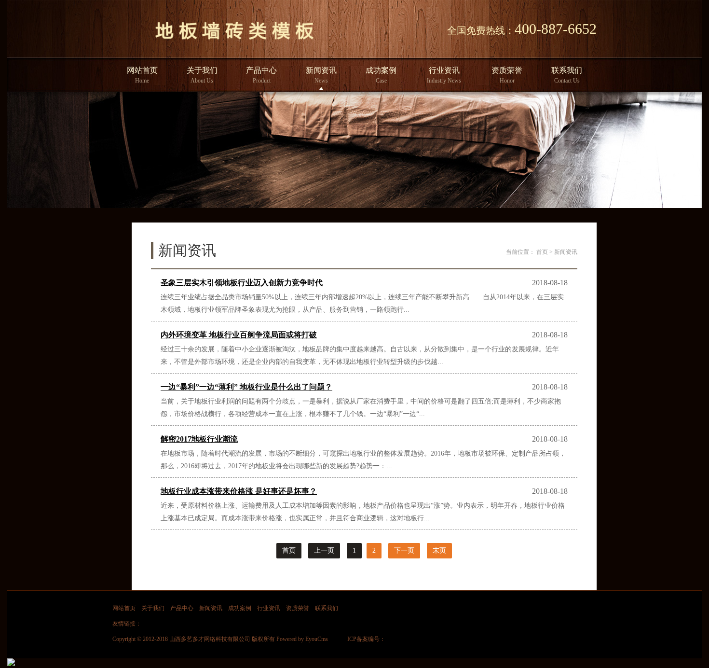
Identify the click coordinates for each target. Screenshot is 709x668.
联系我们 (566, 75)
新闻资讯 (321, 75)
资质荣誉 (506, 75)
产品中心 (261, 75)
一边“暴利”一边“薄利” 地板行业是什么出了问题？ (246, 387)
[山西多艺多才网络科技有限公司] (234, 42)
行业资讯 (444, 75)
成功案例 (381, 75)
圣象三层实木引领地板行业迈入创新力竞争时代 (242, 282)
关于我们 (202, 75)
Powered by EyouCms (301, 639)
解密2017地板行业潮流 (199, 439)
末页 (439, 550)
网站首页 (142, 75)
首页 (542, 252)
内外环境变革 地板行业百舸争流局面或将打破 (239, 335)
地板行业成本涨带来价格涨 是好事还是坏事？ (239, 491)
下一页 (404, 550)
